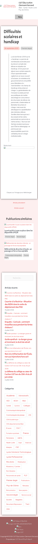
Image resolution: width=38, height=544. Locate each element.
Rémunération (11, 490)
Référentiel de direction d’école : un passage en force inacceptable (18, 250)
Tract (27, 504)
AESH (16, 401)
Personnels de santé (13, 475)
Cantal (8, 406)
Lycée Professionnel (14, 457)
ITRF (17, 447)
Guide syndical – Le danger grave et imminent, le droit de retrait (18, 340)
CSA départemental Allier (15, 424)
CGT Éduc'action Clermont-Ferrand (26, 4)
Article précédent (19, 203)
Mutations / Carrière (13, 466)
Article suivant (19, 208)
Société (9, 500)
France (26, 433)
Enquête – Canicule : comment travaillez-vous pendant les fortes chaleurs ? (18, 325)
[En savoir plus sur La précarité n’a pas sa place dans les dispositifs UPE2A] (19, 226)
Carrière (17, 406)
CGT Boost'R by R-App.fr (23, 539)
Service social (26, 495)
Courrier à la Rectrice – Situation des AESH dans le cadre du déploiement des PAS (18, 304)
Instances (28, 443)
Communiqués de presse (15, 415)
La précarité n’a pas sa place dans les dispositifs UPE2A (18, 232)
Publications (25, 480)
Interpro (9, 447)
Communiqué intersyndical (15, 410)
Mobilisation (22, 462)
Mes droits (10, 462)
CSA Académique (12, 420)
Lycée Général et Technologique (18, 452)
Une (8, 509)
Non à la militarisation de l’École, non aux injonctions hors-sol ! (18, 355)
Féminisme (10, 438)
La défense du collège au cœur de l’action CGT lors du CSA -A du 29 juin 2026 (18, 374)
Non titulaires (10, 471)
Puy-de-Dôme (12, 485)
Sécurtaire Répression (14, 504)
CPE (29, 415)
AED (8, 401)
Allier (24, 401)
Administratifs (23, 396)
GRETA (20, 438)
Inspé (20, 443)
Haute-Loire (10, 443)
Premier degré (11, 480)
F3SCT (18, 428)
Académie (10, 395)
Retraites (26, 486)
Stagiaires (18, 500)
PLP (25, 475)
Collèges (26, 406)
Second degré (12, 495)
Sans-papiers (23, 490)
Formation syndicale (12, 433)
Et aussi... (9, 428)
